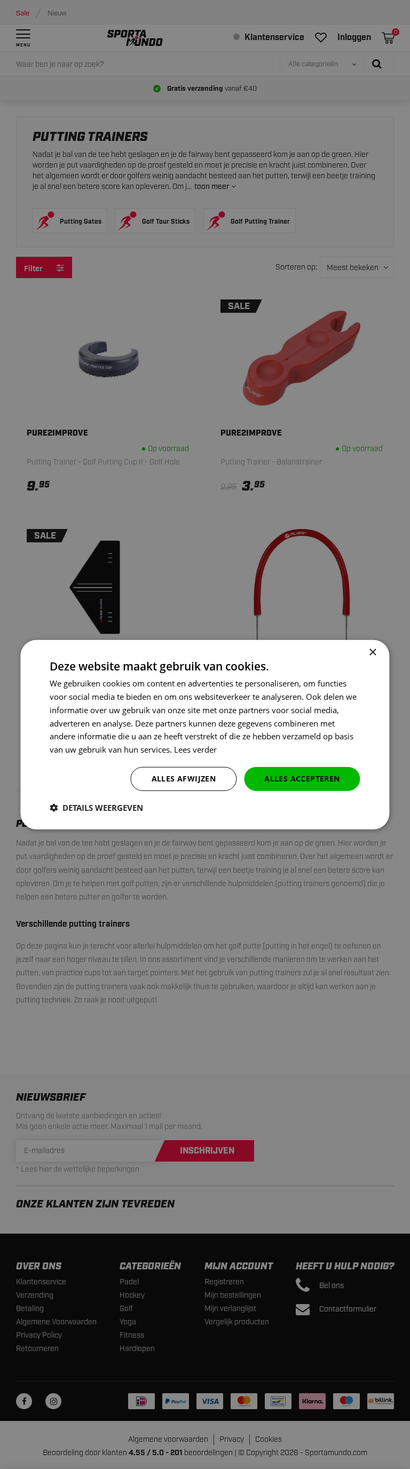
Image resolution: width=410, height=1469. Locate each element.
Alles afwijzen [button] (184, 778)
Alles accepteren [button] (302, 778)
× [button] (372, 653)
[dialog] (204, 735)
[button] (96, 807)
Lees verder (195, 749)
